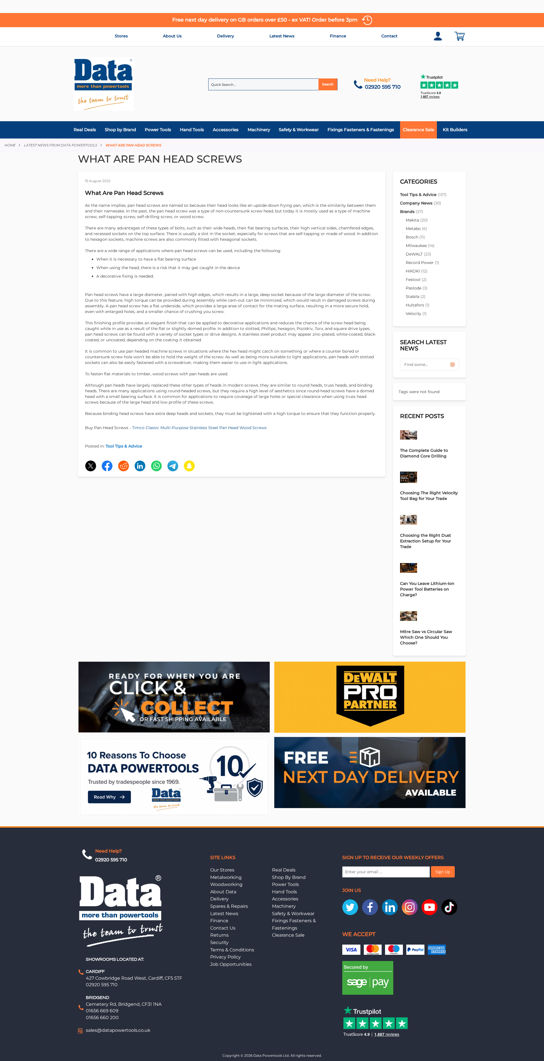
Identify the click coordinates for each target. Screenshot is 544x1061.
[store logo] (104, 84)
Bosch (415, 237)
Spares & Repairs (229, 906)
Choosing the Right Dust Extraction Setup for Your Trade (425, 541)
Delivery (225, 36)
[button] (452, 364)
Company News (420, 203)
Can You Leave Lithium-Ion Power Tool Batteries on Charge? (427, 589)
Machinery (284, 906)
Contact (389, 36)
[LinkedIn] (140, 466)
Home (9, 145)
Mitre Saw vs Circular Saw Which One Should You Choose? (426, 637)
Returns (219, 935)
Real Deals (284, 870)
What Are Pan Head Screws (124, 192)
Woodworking (226, 884)
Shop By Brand (289, 877)
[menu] (272, 130)
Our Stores (222, 870)
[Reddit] (123, 466)
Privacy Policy (225, 957)
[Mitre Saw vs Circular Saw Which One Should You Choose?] (429, 617)
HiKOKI (417, 271)
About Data (223, 891)
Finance (338, 36)
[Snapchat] (189, 466)
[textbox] (429, 364)
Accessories (285, 899)
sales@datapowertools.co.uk (118, 1030)
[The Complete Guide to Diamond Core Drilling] (429, 435)
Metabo (416, 228)
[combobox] (273, 84)
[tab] (272, 130)
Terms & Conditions (232, 950)
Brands (411, 211)
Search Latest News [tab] (423, 345)
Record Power (422, 262)
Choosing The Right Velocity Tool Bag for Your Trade (429, 495)
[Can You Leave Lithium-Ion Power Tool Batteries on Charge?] (429, 568)
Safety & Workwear (293, 913)
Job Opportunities (231, 964)
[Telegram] (172, 466)
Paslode (417, 288)
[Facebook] (107, 466)
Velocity (416, 313)
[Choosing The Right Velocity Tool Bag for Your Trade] (429, 478)
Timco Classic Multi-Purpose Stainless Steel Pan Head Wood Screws (199, 427)
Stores (121, 36)
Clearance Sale (288, 935)
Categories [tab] (418, 181)
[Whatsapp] (156, 466)
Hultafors (418, 305)
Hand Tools (284, 891)
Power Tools (285, 884)
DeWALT (418, 254)
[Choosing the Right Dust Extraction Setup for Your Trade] (429, 520)
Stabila (416, 296)
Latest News (281, 36)
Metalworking (226, 877)
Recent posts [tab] (422, 416)
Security (219, 942)
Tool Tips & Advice (124, 446)
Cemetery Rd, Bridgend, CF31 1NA (124, 1004)
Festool (416, 279)
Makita (417, 220)
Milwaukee (420, 245)
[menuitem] (86, 130)
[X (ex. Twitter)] (90, 466)
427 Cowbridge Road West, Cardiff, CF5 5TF (134, 978)
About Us (172, 36)
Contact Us (222, 928)
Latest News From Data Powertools (60, 145)
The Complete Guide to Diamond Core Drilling (424, 453)
